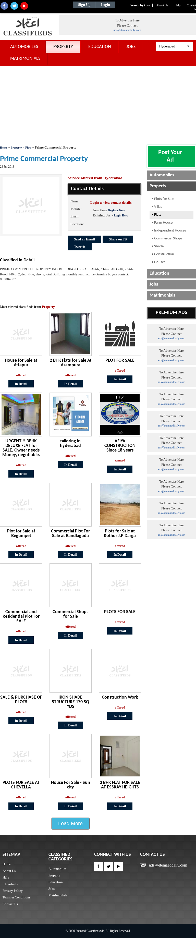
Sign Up (84, 5)
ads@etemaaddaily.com (127, 29)
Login (105, 5)
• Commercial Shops (167, 238)
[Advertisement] (98, 104)
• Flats (156, 215)
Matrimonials (25, 58)
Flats (28, 147)
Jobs (131, 46)
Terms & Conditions (16, 897)
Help (177, 5)
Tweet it (79, 247)
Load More (70, 823)
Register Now (116, 210)
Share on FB (118, 239)
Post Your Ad (170, 156)
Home (3, 147)
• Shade (158, 246)
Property (63, 46)
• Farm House (162, 223)
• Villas (157, 207)
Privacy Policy (13, 891)
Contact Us (10, 904)
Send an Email (84, 239)
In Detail (21, 384)
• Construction (163, 254)
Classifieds (10, 884)
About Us (162, 5)
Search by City (140, 5)
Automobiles (24, 46)
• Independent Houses (169, 231)
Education (99, 46)
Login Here (121, 215)
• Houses (158, 262)
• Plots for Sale (163, 199)
